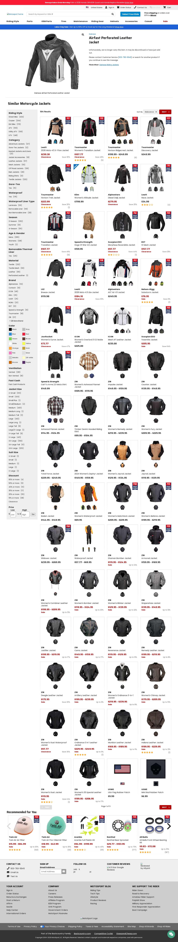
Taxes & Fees (92, 926)
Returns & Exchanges (16, 897)
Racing (93, 903)
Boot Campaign (139, 910)
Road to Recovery (140, 893)
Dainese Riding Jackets (109, 65)
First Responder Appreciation (146, 906)
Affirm (9, 903)
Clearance (13, 501)
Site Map (132, 926)
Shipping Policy (75, 926)
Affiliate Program (56, 900)
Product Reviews (98, 900)
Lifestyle (94, 897)
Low (12, 512)
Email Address (47, 867)
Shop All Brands (146, 926)
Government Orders (58, 910)
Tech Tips (95, 893)
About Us (52, 890)
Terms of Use (14, 926)
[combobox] (151, 112)
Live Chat (156, 7)
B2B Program (54, 903)
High (22, 512)
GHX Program (54, 906)
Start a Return (13, 900)
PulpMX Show (138, 900)
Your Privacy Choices (55, 926)
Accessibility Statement (112, 926)
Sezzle (9, 906)
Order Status (12, 893)
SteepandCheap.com (126, 933)
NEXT (164, 112)
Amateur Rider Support (143, 897)
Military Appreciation (142, 903)
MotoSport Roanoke (57, 913)
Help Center (12, 910)
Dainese (92, 34)
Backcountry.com (82, 933)
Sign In (9, 890)
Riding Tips (95, 890)
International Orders (16, 913)
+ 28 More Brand (16, 321)
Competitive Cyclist (103, 933)
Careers (52, 893)
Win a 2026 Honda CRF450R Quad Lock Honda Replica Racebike (89, 2)
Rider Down (137, 890)
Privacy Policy (30, 926)
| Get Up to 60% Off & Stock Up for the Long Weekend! (89, 27)
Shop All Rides (163, 926)
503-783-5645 (125, 57)
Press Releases (55, 897)
